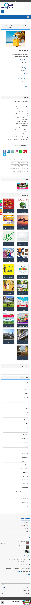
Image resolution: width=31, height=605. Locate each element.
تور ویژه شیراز (14, 165)
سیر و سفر (18, 159)
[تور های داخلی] (15, 39)
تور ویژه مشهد (14, 162)
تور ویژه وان (24, 171)
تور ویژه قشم (24, 162)
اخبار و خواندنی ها (25, 525)
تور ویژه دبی (15, 171)
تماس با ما (26, 534)
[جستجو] (2, 11)
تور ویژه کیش (10, 159)
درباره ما (27, 531)
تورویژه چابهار (24, 165)
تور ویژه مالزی (23, 168)
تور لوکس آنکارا (13, 168)
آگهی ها (27, 528)
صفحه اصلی (26, 522)
